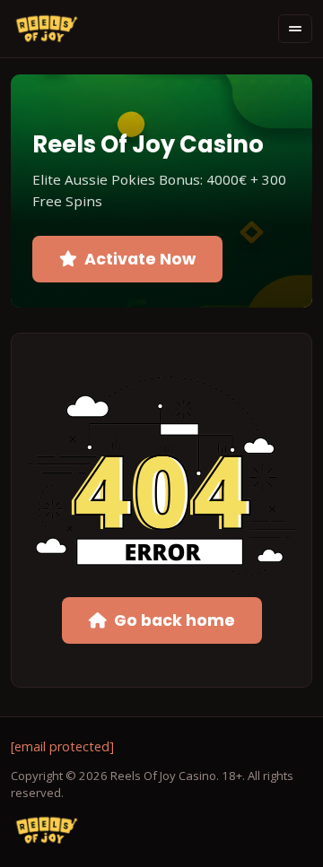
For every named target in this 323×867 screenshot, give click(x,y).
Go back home (174, 620)
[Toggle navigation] (295, 28)
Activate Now (140, 259)
